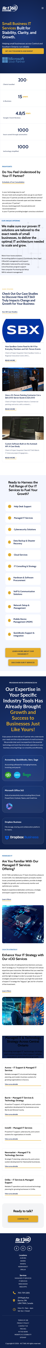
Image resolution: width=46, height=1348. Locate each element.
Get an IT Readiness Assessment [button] (19, 51)
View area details (11, 1084)
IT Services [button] (23, 1281)
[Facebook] (16, 1248)
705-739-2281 (24, 1293)
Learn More (6, 899)
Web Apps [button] (23, 1287)
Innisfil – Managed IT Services (18, 1128)
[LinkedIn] (29, 1248)
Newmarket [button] (23, 1267)
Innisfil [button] (23, 1264)
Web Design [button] (23, 1284)
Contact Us (23, 1219)
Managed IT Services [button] (23, 1278)
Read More (10, 360)
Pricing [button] (23, 1329)
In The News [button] (23, 1332)
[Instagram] (23, 1248)
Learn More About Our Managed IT (23, 652)
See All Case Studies (9, 312)
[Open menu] (42, 8)
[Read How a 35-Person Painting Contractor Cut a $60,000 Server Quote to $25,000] (23, 379)
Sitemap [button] (23, 1337)
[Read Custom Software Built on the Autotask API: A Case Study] (23, 428)
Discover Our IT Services (23, 662)
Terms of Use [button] (23, 1320)
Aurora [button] (23, 1258)
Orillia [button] (23, 1269)
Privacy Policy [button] (23, 1323)
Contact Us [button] (23, 1326)
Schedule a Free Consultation (13, 182)
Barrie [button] (23, 1261)
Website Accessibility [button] (23, 1334)
